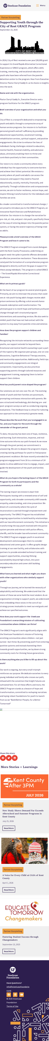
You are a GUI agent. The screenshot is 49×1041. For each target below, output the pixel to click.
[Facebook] (9, 994)
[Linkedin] (15, 994)
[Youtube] (21, 994)
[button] (3, 758)
